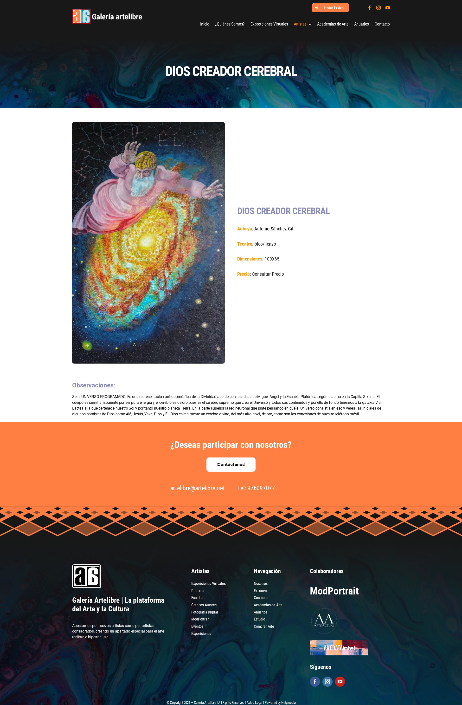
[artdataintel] (339, 642)
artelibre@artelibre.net (197, 488)
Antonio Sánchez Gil (273, 229)
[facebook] (369, 8)
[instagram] (378, 8)
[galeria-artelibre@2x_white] (107, 10)
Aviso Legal (254, 702)
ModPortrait (334, 591)
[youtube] (387, 8)
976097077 (261, 488)
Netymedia (288, 702)
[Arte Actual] (324, 608)
